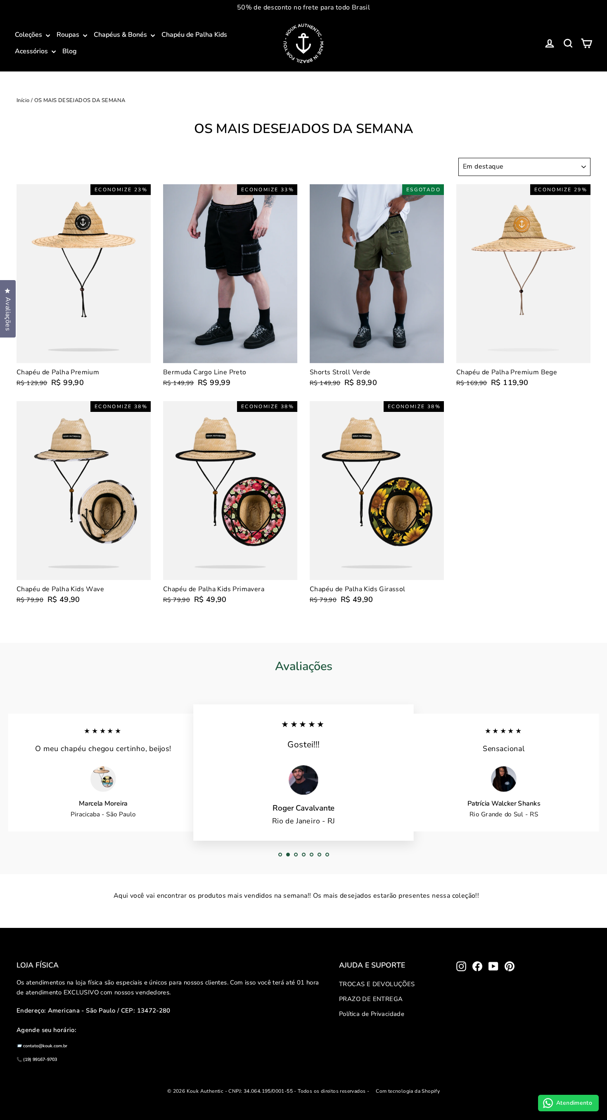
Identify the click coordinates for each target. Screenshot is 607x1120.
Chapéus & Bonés (121, 34)
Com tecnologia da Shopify (408, 1091)
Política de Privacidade (371, 1014)
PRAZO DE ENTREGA (371, 999)
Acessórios (32, 51)
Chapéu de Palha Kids (194, 34)
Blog (69, 51)
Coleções (29, 34)
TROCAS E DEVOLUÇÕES (377, 984)
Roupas (69, 34)
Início (23, 100)
